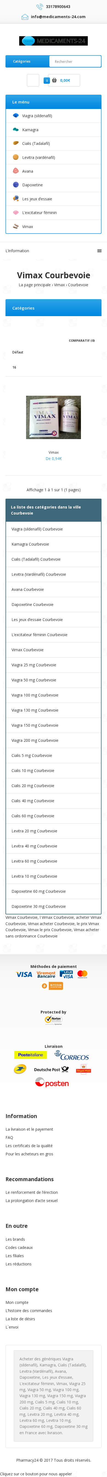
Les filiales (14, 1255)
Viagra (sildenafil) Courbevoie (37, 529)
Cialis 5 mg (44, 1402)
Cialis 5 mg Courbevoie (32, 755)
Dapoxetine (29, 1377)
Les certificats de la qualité (29, 1145)
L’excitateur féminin (36, 1383)
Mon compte (17, 1302)
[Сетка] (13, 340)
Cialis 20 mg (30, 1408)
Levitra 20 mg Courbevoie (34, 830)
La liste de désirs (20, 1318)
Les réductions (18, 1264)
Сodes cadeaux (19, 1247)
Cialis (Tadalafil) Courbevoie (36, 559)
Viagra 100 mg (65, 1389)
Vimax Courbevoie (28, 649)
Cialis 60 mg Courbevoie (33, 815)
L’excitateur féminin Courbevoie (39, 634)
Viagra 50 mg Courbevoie (34, 680)
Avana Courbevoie (28, 589)
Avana (60, 1371)
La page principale (35, 284)
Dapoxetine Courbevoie (33, 604)
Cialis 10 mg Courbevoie (33, 770)
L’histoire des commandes (28, 1310)
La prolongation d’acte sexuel (31, 1200)
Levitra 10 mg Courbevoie (34, 876)
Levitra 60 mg (31, 1420)
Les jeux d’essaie (57, 1377)
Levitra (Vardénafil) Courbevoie (39, 574)
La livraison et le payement (29, 1129)
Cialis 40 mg (53, 1408)
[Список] (21, 340)
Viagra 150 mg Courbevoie (35, 725)
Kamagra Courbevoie (30, 544)
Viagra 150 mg (60, 1395)
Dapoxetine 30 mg (71, 1426)
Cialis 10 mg (67, 1402)
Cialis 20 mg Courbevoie (33, 785)
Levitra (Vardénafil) (36, 1371)
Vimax (59, 284)
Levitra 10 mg (58, 1420)
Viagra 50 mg (39, 1389)
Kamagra (48, 1365)
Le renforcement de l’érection (31, 1192)
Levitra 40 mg (66, 1414)
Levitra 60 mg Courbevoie (34, 861)
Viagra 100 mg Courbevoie (35, 695)
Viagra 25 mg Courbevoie (34, 664)
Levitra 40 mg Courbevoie (34, 846)
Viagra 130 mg (32, 1395)
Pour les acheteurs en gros (29, 1153)
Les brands (15, 1239)
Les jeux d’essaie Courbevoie (37, 619)
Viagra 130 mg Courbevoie (35, 710)
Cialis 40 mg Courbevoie (33, 800)
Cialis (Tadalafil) (72, 1365)
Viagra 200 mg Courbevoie (35, 740)
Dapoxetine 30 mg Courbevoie (39, 906)
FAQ (9, 1137)
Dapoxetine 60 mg (35, 1426)
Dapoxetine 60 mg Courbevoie (39, 891)
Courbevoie (78, 284)
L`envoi (11, 1327)
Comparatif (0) (82, 340)
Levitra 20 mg (39, 1414)
